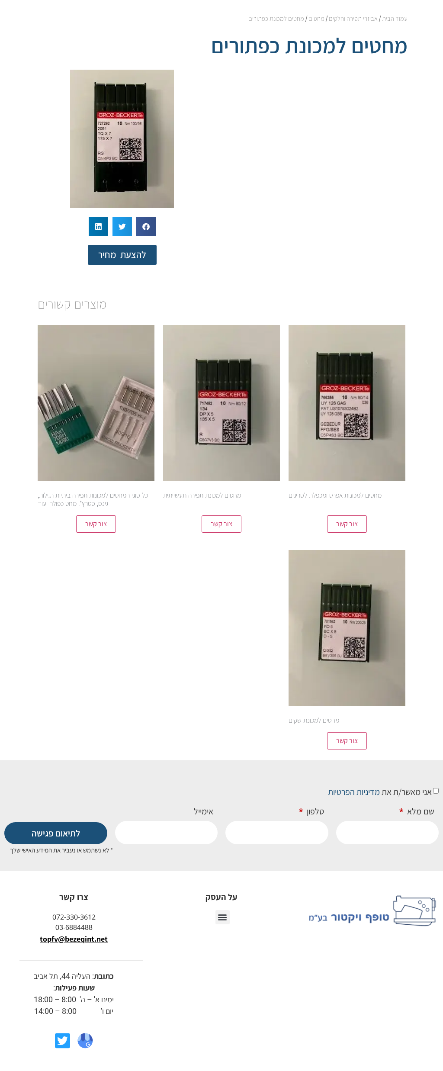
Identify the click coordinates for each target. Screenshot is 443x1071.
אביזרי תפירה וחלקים (353, 18)
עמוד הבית (395, 18)
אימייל (203, 812)
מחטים (316, 18)
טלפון (314, 812)
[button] (146, 226)
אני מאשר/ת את (380, 792)
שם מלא (419, 812)
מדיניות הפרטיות (354, 792)
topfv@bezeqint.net (74, 939)
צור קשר (347, 523)
